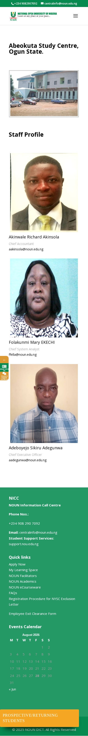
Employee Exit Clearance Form (32, 613)
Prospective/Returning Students (30, 718)
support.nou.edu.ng (24, 544)
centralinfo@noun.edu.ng (38, 532)
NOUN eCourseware (25, 587)
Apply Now (17, 564)
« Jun (12, 689)
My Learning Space (23, 570)
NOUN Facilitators (23, 575)
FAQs (13, 593)
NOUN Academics (22, 581)
